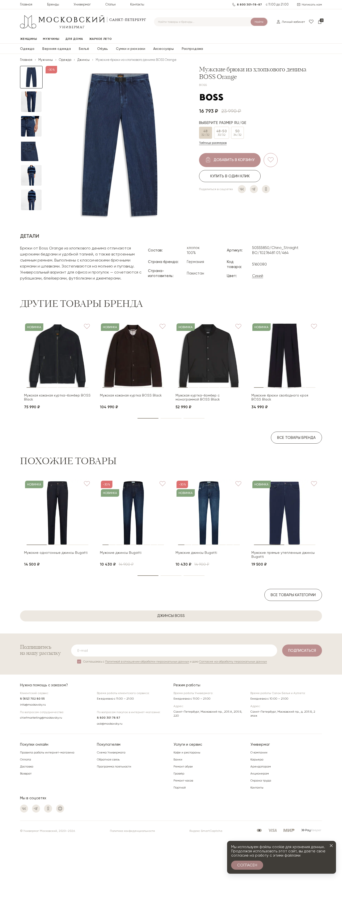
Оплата (25, 759)
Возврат (26, 773)
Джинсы (83, 60)
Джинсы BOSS (171, 615)
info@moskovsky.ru (33, 704)
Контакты (137, 4)
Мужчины (45, 60)
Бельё (84, 49)
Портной (180, 787)
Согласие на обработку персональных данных (233, 661)
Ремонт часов (183, 780)
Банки (178, 759)
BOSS (203, 85)
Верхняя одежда (56, 49)
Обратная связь (108, 759)
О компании (258, 752)
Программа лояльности (114, 766)
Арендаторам (260, 766)
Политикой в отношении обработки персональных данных (147, 661)
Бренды (53, 4)
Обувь (102, 49)
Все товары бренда (296, 437)
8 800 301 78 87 (108, 717)
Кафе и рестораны (187, 752)
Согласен (247, 865)
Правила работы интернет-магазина (47, 752)
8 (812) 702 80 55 (32, 698)
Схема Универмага (111, 752)
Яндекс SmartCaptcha (205, 831)
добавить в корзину (234, 160)
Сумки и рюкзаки (130, 49)
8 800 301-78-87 (249, 4)
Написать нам (312, 4)
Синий (257, 276)
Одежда (27, 49)
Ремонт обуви (183, 766)
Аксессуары (163, 49)
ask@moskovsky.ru (109, 723)
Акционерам (259, 773)
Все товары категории (293, 595)
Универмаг (82, 4)
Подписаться (302, 650)
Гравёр (179, 773)
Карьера (256, 759)
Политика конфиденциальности (132, 831)
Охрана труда (260, 780)
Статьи (110, 4)
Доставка (26, 766)
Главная (26, 4)
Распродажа (192, 49)
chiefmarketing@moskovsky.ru (41, 717)
